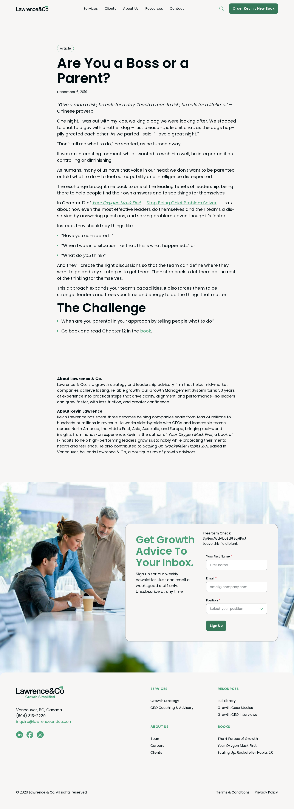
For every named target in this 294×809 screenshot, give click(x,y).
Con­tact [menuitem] (177, 8)
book (145, 331)
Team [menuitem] (155, 738)
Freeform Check (217, 533)
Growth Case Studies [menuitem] (235, 707)
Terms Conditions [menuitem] (232, 792)
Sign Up (216, 625)
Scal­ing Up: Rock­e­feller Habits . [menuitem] (245, 752)
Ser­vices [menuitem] (91, 8)
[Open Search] (221, 8)
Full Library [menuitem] (227, 700)
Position (212, 600)
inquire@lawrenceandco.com (44, 721)
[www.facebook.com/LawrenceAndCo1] (29, 734)
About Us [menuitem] (130, 8)
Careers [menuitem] (157, 745)
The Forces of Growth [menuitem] (238, 738)
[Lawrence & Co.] (32, 8)
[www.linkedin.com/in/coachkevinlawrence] (19, 734)
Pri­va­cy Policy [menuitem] (266, 792)
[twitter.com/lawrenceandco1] (40, 734)
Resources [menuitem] (154, 8)
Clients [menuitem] (110, 8)
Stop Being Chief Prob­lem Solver (182, 203)
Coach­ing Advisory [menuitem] (171, 707)
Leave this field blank (220, 543)
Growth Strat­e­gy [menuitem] (164, 700)
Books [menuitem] (224, 726)
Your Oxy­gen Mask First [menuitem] (237, 745)
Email (210, 578)
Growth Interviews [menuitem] (237, 714)
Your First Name (218, 556)
